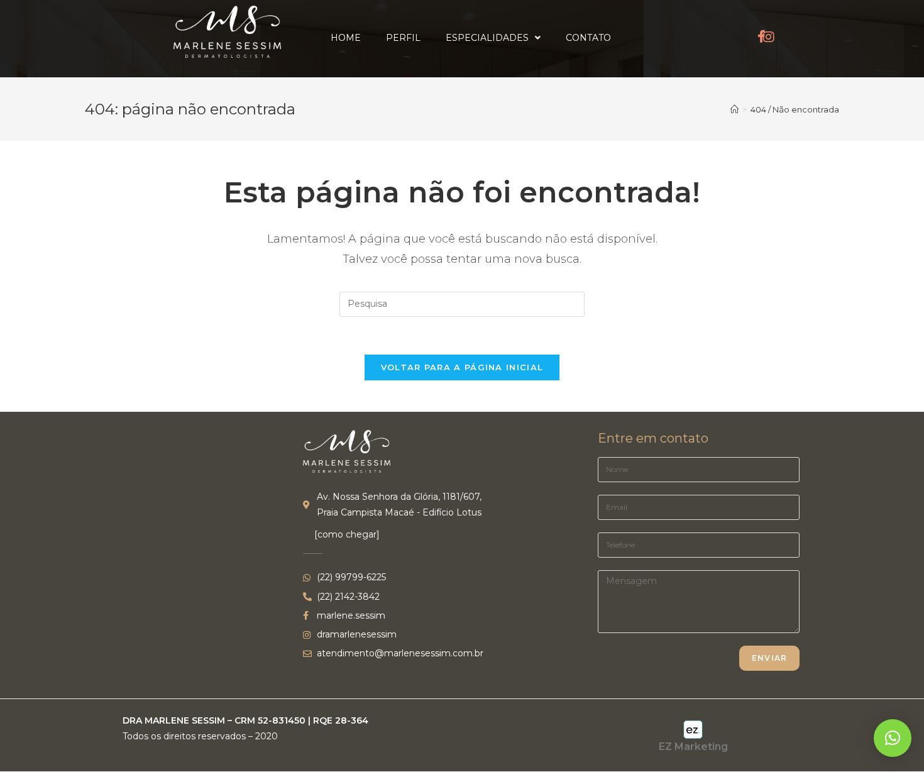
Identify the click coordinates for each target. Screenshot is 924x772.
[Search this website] (462, 303)
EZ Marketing (693, 747)
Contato (588, 37)
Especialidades (487, 37)
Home (346, 37)
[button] (892, 738)
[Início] (734, 109)
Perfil (403, 37)
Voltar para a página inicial (462, 367)
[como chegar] (347, 534)
